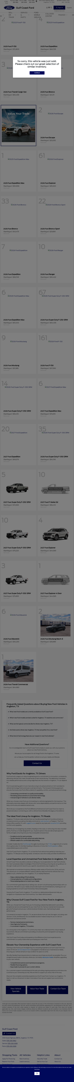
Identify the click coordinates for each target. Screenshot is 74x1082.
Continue (37, 73)
